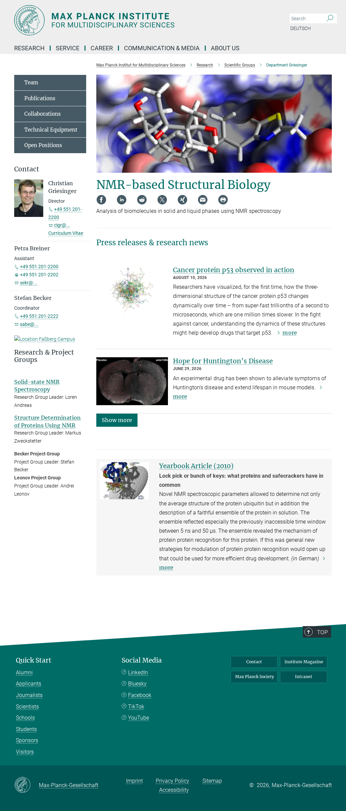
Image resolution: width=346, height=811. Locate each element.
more (289, 332)
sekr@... (28, 282)
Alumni (24, 672)
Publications (39, 98)
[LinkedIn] (122, 200)
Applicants (28, 683)
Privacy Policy (172, 781)
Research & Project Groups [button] (44, 356)
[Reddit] (142, 200)
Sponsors (27, 740)
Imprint (134, 781)
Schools (25, 718)
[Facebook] (101, 200)
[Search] (330, 18)
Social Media (142, 660)
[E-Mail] (203, 200)
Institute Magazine (304, 661)
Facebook (139, 695)
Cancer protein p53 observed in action (233, 270)
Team (31, 82)
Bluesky (137, 683)
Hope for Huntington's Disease (223, 361)
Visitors (25, 752)
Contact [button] (26, 169)
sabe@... (29, 324)
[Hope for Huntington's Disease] (132, 381)
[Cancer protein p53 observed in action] (132, 290)
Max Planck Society (254, 676)
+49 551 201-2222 (39, 316)
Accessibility (174, 790)
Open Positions (43, 145)
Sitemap (212, 781)
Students (26, 729)
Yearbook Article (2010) (196, 466)
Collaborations (42, 114)
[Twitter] (162, 200)
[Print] (223, 200)
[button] (117, 420)
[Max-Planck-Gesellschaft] (26, 785)
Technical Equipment (50, 130)
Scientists (27, 706)
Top (322, 632)
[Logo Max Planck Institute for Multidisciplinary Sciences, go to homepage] (141, 20)
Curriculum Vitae (65, 233)
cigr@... (62, 225)
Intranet (303, 676)
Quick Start (33, 660)
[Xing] (182, 200)
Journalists (29, 695)
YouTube (138, 718)
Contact (254, 661)
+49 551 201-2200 (39, 266)
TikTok (136, 706)
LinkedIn (138, 672)
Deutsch (300, 28)
